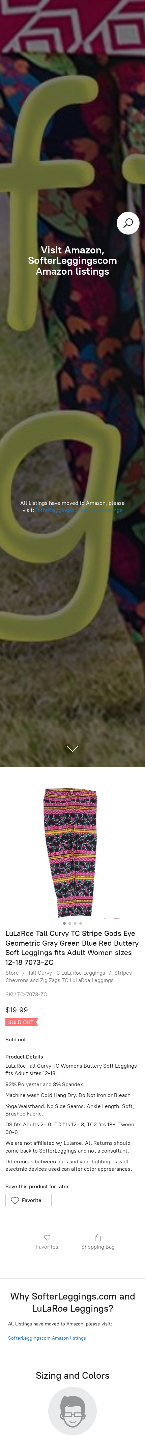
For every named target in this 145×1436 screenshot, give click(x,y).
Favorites (47, 1247)
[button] (28, 1200)
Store (12, 973)
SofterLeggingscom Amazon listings (78, 510)
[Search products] (128, 223)
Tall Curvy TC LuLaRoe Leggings (66, 973)
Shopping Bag (98, 1247)
